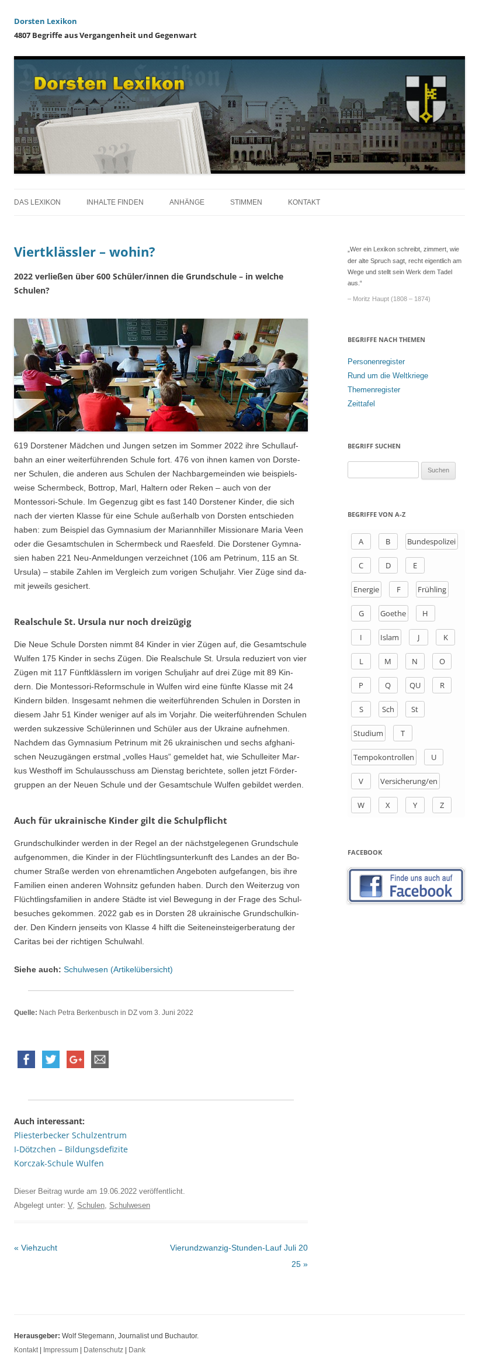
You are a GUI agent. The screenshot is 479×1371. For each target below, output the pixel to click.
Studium (368, 733)
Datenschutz (103, 1350)
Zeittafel (361, 403)
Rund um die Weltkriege (388, 375)
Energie (366, 589)
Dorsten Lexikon (45, 21)
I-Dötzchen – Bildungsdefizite (71, 1149)
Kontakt (304, 202)
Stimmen (246, 202)
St (414, 709)
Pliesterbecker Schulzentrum (70, 1135)
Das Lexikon (37, 202)
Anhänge (186, 202)
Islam (389, 637)
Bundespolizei (431, 541)
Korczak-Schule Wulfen (59, 1163)
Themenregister (374, 389)
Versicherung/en (409, 781)
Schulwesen (129, 1205)
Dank (137, 1350)
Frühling (432, 589)
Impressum (60, 1350)
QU (415, 685)
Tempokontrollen (383, 757)
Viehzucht (35, 1247)
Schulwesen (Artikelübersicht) (118, 969)
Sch (388, 709)
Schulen (91, 1205)
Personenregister (376, 361)
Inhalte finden (115, 202)
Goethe (393, 613)
